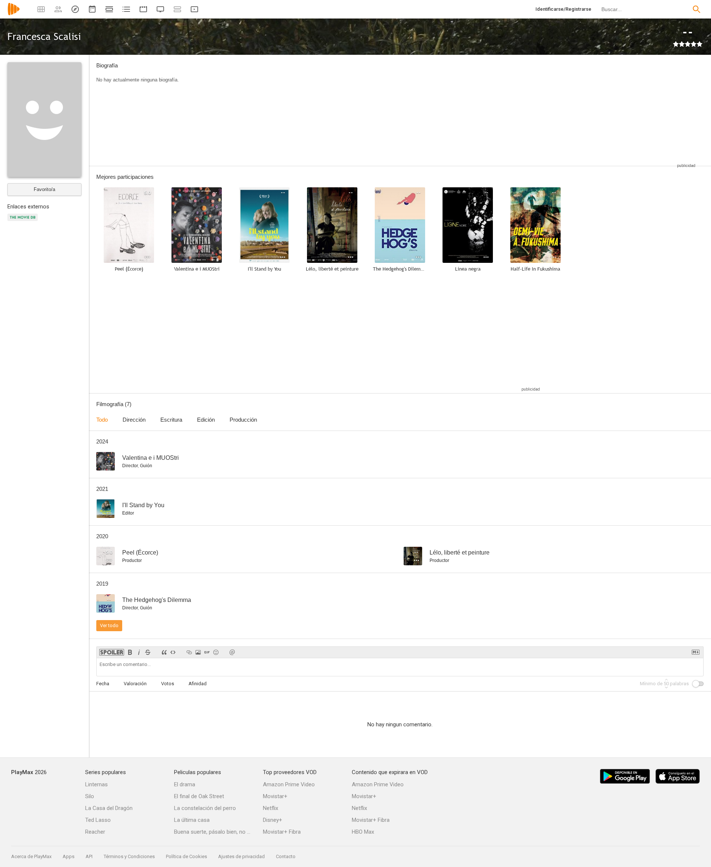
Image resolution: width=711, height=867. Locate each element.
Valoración (135, 683)
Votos (167, 683)
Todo (102, 419)
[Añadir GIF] (207, 652)
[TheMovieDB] (23, 221)
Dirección (134, 419)
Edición (206, 419)
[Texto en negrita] (130, 652)
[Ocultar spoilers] (112, 652)
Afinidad (197, 683)
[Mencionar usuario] (232, 652)
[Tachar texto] (147, 652)
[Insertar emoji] (215, 652)
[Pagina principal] (13, 14)
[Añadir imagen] (198, 652)
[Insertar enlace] (189, 652)
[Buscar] (696, 9)
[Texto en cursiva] (138, 652)
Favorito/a (44, 189)
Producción (243, 419)
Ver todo (109, 625)
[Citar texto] (164, 652)
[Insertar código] (172, 652)
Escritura (171, 419)
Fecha (102, 683)
